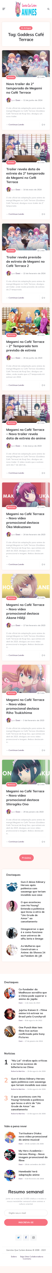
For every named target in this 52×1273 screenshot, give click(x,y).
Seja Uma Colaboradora (31, 1256)
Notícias (11, 335)
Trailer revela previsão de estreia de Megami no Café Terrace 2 (25, 261)
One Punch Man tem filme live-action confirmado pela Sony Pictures (32, 1032)
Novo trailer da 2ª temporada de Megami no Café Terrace (24, 88)
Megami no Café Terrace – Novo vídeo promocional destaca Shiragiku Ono (25, 797)
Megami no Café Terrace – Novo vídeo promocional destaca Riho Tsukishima (25, 706)
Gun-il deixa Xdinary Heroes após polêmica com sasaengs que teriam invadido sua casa (33, 888)
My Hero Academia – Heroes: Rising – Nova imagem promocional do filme (33, 1155)
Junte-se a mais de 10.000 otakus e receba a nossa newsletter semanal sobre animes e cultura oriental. (26, 1201)
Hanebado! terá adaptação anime (29, 1173)
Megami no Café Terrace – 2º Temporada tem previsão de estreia (25, 346)
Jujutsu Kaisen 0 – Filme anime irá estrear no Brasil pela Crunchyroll (33, 1013)
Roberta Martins (18, 1071)
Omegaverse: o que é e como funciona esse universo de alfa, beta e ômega (32, 933)
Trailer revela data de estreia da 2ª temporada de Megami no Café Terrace (25, 175)
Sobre (14, 1256)
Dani (18, 100)
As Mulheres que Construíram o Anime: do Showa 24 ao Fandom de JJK (33, 950)
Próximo (26, 857)
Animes (11, 77)
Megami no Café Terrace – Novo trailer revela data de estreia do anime (26, 434)
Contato (27, 1259)
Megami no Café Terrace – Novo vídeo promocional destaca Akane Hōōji (25, 611)
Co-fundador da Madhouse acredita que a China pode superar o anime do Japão (33, 994)
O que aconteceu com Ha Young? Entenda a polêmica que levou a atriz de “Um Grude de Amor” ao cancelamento (33, 912)
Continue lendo (16, 124)
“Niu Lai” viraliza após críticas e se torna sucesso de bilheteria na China (29, 1064)
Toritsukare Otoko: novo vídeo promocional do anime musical (33, 1136)
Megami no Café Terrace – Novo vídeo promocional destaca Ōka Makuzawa (25, 520)
